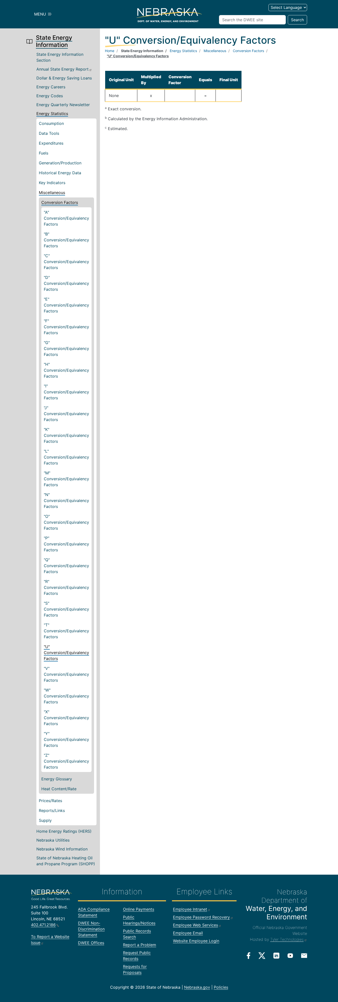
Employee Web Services (195, 925)
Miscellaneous (52, 192)
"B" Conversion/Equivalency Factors (66, 239)
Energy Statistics (52, 113)
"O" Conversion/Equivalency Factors (66, 522)
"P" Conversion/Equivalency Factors (66, 544)
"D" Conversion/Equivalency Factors (66, 283)
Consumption (51, 123)
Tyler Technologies (287, 939)
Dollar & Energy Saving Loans (64, 78)
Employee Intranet (190, 909)
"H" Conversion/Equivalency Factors (66, 370)
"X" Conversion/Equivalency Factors (66, 717)
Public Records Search (137, 933)
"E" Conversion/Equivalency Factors (66, 305)
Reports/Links (52, 810)
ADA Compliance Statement (94, 912)
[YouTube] (290, 955)
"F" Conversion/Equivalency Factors (66, 326)
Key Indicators (52, 182)
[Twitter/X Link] (262, 955)
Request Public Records (137, 955)
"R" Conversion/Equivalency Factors (66, 587)
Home (109, 51)
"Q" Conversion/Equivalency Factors (66, 565)
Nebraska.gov (197, 987)
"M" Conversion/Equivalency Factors (66, 478)
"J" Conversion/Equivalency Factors (66, 413)
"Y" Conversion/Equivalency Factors (66, 739)
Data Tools (49, 133)
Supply (45, 820)
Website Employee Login (196, 940)
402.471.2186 (43, 924)
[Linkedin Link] (276, 955)
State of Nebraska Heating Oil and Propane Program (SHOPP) (65, 860)
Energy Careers (50, 86)
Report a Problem (139, 944)
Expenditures (51, 143)
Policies (221, 987)
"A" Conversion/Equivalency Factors (66, 218)
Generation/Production (60, 162)
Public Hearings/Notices (139, 920)
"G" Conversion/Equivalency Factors (66, 348)
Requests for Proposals (135, 969)
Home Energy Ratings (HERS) (64, 831)
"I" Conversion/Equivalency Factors (66, 392)
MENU (40, 14)
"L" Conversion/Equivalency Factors (66, 457)
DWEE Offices (91, 942)
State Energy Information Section (59, 57)
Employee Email (188, 932)
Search (297, 19)
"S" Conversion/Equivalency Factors (66, 609)
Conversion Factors (59, 202)
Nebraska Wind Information (62, 849)
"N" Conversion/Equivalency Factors (66, 500)
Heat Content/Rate (58, 788)
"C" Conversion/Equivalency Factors (66, 261)
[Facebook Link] (248, 955)
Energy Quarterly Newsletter (63, 104)
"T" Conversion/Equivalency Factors (66, 630)
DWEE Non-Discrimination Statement (91, 929)
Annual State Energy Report (62, 69)
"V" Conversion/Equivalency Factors (66, 674)
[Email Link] (304, 955)
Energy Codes (49, 95)
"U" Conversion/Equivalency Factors (66, 652)
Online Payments (138, 909)
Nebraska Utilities (53, 840)
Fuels (43, 153)
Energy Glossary (56, 778)
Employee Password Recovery (201, 917)
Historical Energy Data (60, 172)
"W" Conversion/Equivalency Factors (66, 696)
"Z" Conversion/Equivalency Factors (66, 761)
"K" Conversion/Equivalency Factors (66, 435)
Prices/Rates (50, 800)
